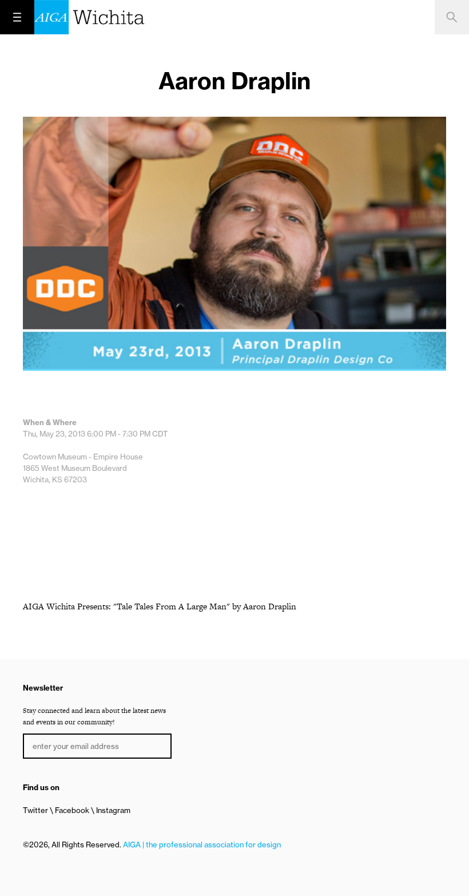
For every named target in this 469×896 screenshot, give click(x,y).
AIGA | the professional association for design (202, 844)
